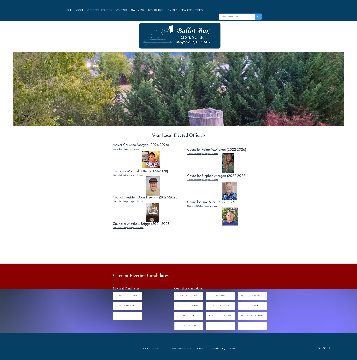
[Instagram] (319, 348)
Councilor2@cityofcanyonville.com (128, 201)
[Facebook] (329, 348)
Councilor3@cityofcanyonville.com (128, 175)
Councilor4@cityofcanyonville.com (202, 153)
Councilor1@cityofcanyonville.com (128, 227)
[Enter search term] (258, 17)
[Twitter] (324, 348)
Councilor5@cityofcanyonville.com (202, 179)
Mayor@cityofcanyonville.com (126, 148)
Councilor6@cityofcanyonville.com (202, 206)
